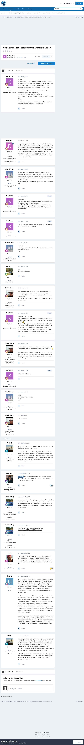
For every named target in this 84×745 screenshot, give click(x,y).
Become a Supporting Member (16, 13)
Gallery (30, 8)
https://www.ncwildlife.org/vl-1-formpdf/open (30, 530)
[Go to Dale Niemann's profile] (9, 174)
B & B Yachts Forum (21, 57)
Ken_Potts (12, 55)
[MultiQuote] (19, 108)
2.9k (10, 511)
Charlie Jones (9, 288)
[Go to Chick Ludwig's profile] (9, 502)
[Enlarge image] (23, 322)
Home (4, 8)
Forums (11, 8)
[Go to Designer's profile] (9, 146)
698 (10, 183)
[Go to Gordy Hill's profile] (9, 271)
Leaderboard (36, 13)
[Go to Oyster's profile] (9, 581)
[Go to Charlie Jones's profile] (9, 293)
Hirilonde (9, 473)
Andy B (9, 443)
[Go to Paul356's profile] (9, 558)
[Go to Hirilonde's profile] (9, 479)
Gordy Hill (9, 266)
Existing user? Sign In (67, 3)
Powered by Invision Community (42, 736)
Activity (17, 8)
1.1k (10, 590)
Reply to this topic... (17, 688)
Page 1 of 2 (19, 70)
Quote (23, 108)
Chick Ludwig (9, 496)
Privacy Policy (39, 732)
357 (10, 457)
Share (38, 56)
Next (9, 70)
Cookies (46, 732)
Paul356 (9, 553)
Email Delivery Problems (59, 13)
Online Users (46, 13)
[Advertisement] (20, 31)
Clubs (23, 8)
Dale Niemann (9, 169)
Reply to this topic (46, 63)
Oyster (9, 576)
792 (10, 567)
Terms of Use (22, 743)
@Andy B (20, 476)
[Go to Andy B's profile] (9, 448)
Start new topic (31, 63)
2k (10, 90)
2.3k (10, 302)
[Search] (81, 8)
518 (10, 280)
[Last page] (12, 71)
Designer (9, 140)
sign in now (39, 680)
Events (29, 13)
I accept (78, 742)
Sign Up (79, 3)
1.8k (10, 155)
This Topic (74, 8)
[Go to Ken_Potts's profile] (4, 56)
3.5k (10, 487)
